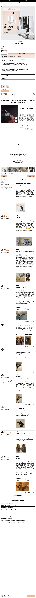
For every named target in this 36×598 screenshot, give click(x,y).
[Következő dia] (26, 0)
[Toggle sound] (16, 118)
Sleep (21, 4)
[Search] (3, 3)
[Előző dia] (10, 0)
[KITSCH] (18, 3)
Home (14, 41)
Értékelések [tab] (4, 174)
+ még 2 (30, 244)
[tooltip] (22, 153)
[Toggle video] (16, 121)
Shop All (27, 4)
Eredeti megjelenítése (18, 162)
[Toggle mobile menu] (1, 3)
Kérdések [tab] (10, 174)
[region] (18, 1)
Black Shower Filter (2, 51)
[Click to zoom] (33, 39)
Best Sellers (13, 4)
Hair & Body (18, 4)
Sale (24, 4)
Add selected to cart (5, 91)
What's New (9, 4)
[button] (2, 7)
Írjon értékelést (31, 176)
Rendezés (22, 179)
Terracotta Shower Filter (6, 51)
